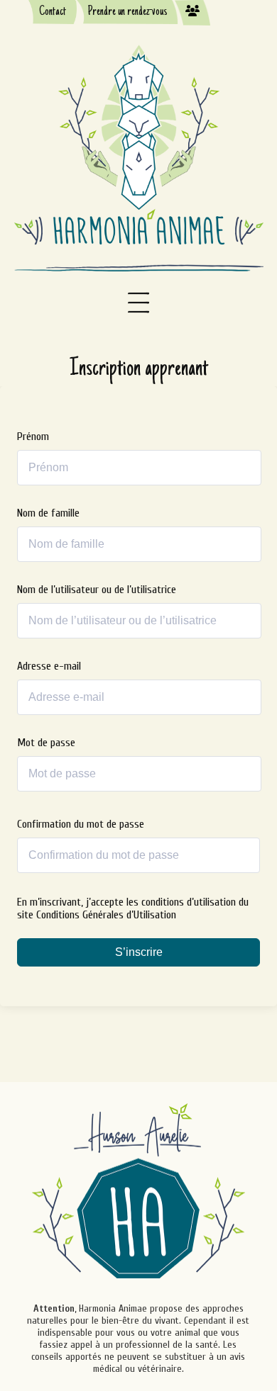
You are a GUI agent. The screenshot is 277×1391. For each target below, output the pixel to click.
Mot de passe (46, 742)
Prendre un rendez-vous (127, 12)
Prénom (33, 436)
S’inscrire (139, 952)
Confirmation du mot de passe (80, 824)
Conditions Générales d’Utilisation (106, 914)
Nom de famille (48, 513)
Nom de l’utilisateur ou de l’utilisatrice (96, 589)
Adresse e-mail (49, 666)
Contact (52, 12)
